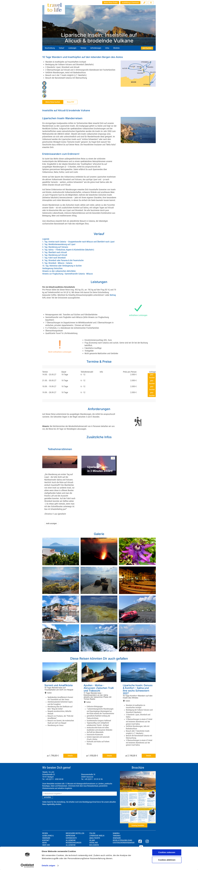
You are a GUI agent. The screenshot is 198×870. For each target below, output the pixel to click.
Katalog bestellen (138, 825)
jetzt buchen (147, 48)
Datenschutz (71, 838)
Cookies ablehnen (166, 860)
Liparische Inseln (96, 836)
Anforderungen (95, 48)
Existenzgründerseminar (123, 843)
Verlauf (61, 48)
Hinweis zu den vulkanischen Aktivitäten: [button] (59, 271)
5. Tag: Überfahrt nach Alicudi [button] (54, 252)
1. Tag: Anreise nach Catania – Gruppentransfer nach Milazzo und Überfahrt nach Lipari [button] (78, 241)
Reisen (45, 833)
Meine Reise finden (111, 3)
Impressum (70, 836)
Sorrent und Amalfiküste (58, 685)
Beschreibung (50, 48)
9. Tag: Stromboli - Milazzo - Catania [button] (57, 263)
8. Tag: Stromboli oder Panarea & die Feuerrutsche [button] (63, 260)
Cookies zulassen (166, 852)
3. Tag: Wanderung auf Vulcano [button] (55, 247)
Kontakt (45, 840)
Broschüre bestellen (75, 833)
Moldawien (94, 845)
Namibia (116, 833)
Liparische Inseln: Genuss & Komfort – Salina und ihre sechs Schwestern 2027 (138, 689)
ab (53, 755)
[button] (144, 2)
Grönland (93, 843)
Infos (107, 48)
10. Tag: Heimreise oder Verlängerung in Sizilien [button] (62, 265)
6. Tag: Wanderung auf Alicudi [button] (54, 255)
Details (70, 756)
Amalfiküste (94, 838)
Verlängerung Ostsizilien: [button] (52, 268)
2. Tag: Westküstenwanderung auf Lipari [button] (58, 244)
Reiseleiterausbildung (122, 840)
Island (92, 840)
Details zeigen (48, 865)
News (44, 843)
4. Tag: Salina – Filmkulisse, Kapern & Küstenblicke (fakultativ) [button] (68, 249)
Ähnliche (116, 48)
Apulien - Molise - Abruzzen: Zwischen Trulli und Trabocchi (99, 688)
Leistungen (72, 48)
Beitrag (113, 295)
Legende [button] (45, 239)
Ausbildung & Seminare (130, 3)
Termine (83, 48)
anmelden (47, 797)
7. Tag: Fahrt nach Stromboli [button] (54, 257)
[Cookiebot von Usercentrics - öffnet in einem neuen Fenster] (27, 866)
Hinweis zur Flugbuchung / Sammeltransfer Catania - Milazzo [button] (67, 273)
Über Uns (46, 845)
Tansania (116, 836)
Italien (92, 833)
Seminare (117, 838)
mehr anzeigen (51, 523)
